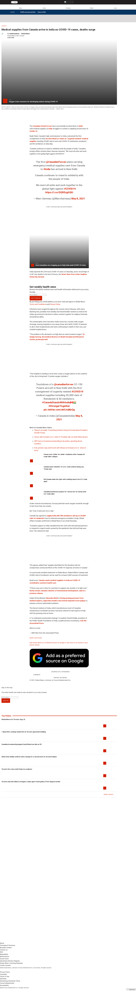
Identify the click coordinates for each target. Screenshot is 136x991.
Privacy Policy (55, 304)
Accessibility (4, 985)
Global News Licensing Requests (11, 963)
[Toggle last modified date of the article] (25, 36)
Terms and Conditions (38, 304)
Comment (36, 674)
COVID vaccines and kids (27, 12)
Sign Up (6, 700)
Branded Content (6, 948)
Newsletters (4, 954)
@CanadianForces (56, 162)
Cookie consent (5, 965)
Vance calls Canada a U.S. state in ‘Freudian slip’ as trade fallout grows (61, 437)
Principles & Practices (7, 945)
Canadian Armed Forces (42, 126)
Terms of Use (4, 976)
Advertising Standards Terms (10, 981)
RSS (1, 952)
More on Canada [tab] (36, 428)
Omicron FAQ (42, 12)
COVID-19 (33, 131)
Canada (3, 26)
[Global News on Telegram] (70, 941)
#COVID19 (70, 188)
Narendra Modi (52, 598)
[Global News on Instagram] (98, 926)
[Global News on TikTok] (42, 941)
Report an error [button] (60, 677)
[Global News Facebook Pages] (14, 926)
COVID (13, 12)
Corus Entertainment (7, 983)
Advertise (3, 979)
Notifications (4, 956)
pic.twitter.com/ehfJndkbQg (59, 409)
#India (46, 169)
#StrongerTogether (59, 406)
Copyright (3, 974)
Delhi (81, 126)
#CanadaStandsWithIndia (56, 402)
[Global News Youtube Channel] (70, 926)
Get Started (36, 298)
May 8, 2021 (78, 198)
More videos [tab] (47, 428)
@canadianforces (63, 384)
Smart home (4, 959)
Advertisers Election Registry (10, 961)
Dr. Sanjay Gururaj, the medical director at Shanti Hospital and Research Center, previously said (57, 336)
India (50, 129)
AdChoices (132, 989)
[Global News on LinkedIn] (14, 941)
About (2, 943)
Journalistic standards (60, 671)
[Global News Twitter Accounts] (42, 926)
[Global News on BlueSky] (98, 941)
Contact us (3, 950)
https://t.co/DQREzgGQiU (59, 192)
